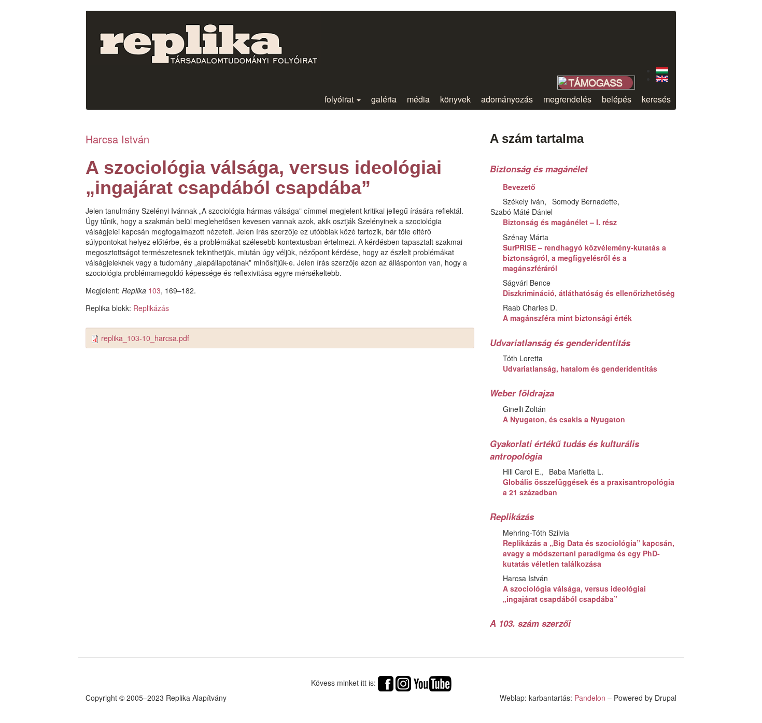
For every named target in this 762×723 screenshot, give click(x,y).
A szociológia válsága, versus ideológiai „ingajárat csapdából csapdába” (574, 593)
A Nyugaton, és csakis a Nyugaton (564, 419)
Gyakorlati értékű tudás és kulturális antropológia (564, 449)
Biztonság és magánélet (539, 169)
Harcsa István (117, 138)
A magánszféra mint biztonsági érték (567, 318)
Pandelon (589, 697)
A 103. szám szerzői (530, 623)
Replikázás (151, 308)
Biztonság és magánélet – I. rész (560, 222)
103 (154, 290)
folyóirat (340, 99)
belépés (616, 99)
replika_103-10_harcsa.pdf (145, 338)
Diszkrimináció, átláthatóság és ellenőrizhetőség (589, 293)
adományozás (507, 99)
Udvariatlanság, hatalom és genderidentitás (580, 368)
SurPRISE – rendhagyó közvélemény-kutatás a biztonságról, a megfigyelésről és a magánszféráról (584, 257)
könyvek (455, 99)
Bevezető (519, 187)
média (418, 99)
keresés (656, 99)
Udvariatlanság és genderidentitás (560, 342)
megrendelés (567, 99)
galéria (384, 99)
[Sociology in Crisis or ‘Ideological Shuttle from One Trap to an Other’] (662, 79)
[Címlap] (216, 38)
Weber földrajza (522, 393)
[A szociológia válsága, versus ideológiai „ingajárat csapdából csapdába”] (662, 70)
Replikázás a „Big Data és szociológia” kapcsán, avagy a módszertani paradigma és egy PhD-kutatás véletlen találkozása (588, 553)
